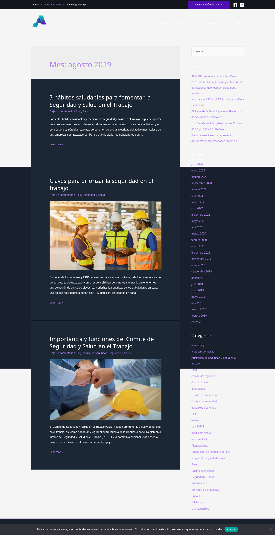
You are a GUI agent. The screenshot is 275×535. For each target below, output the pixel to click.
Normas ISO (199, 439)
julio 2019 (197, 284)
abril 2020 (197, 227)
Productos (161, 23)
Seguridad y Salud (93, 194)
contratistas (198, 388)
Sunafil (195, 496)
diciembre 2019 (200, 252)
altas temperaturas (202, 351)
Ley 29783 (197, 426)
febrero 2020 (199, 239)
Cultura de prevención (204, 395)
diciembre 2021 (200, 214)
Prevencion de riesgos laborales (210, 451)
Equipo (210, 23)
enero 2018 (198, 322)
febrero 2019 (199, 315)
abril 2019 (197, 303)
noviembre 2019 (201, 258)
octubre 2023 (199, 176)
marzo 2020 (198, 233)
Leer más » (56, 144)
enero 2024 (198, 170)
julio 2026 (197, 164)
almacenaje (198, 345)
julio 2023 (197, 195)
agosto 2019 (198, 277)
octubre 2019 (199, 265)
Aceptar (231, 529)
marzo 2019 (198, 309)
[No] (270, 529)
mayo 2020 (198, 221)
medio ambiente (201, 432)
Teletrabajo (197, 502)
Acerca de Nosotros (188, 23)
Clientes (225, 23)
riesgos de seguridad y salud (208, 458)
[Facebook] (235, 5)
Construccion (199, 382)
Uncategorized (200, 508)
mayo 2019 (198, 296)
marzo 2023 (198, 202)
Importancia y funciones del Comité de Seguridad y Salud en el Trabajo (102, 342)
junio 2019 (197, 290)
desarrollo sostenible (203, 407)
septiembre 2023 (201, 183)
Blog (238, 23)
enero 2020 (198, 246)
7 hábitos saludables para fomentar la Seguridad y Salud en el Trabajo (100, 100)
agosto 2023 (198, 189)
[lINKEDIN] (242, 5)
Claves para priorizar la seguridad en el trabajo (101, 184)
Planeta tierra (199, 445)
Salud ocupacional (202, 470)
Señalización (199, 483)
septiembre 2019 (201, 271)
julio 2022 (197, 208)
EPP (194, 414)
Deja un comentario (61, 111)
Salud (85, 111)
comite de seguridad (94, 353)
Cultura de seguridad (204, 401)
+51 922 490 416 (55, 4)
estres (195, 420)
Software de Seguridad (205, 489)
